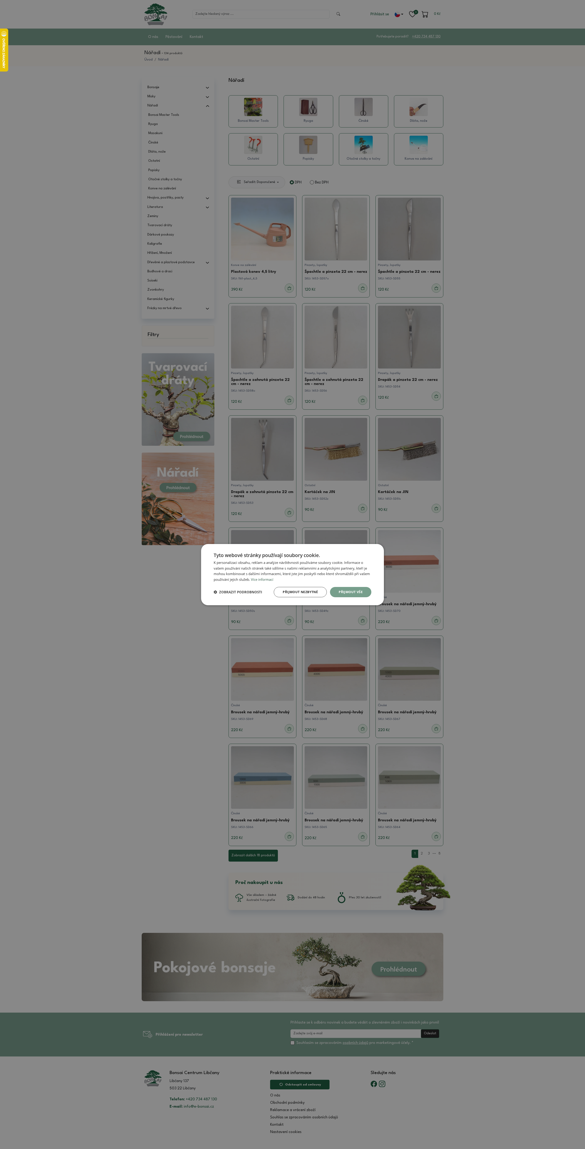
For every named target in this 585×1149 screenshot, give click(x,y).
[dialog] (292, 574)
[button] (238, 591)
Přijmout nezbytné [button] (300, 592)
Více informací (262, 579)
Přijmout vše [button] (351, 592)
